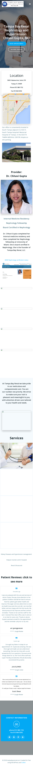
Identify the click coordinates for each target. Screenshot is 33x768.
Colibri (23, 762)
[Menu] (29, 4)
